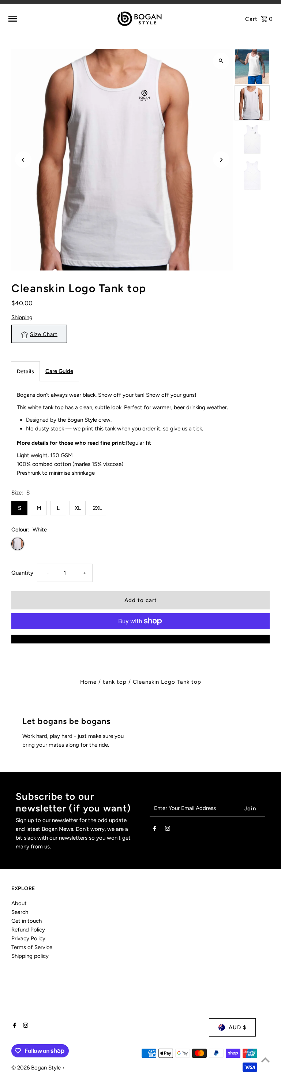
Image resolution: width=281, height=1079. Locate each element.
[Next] (221, 160)
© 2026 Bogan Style (36, 1067)
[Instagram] (167, 829)
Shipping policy (30, 956)
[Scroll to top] (265, 1060)
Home (88, 682)
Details (25, 371)
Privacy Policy (28, 938)
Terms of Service (31, 947)
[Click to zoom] (221, 61)
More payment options (140, 639)
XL (78, 508)
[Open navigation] (53, 19)
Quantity (22, 573)
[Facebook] (154, 829)
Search (19, 912)
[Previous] (23, 160)
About (19, 903)
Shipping (22, 317)
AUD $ (237, 1027)
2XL (97, 508)
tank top (115, 682)
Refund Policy (28, 929)
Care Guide (59, 371)
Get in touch (26, 921)
